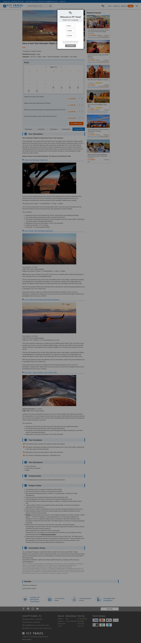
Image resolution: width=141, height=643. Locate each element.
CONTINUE (70, 45)
